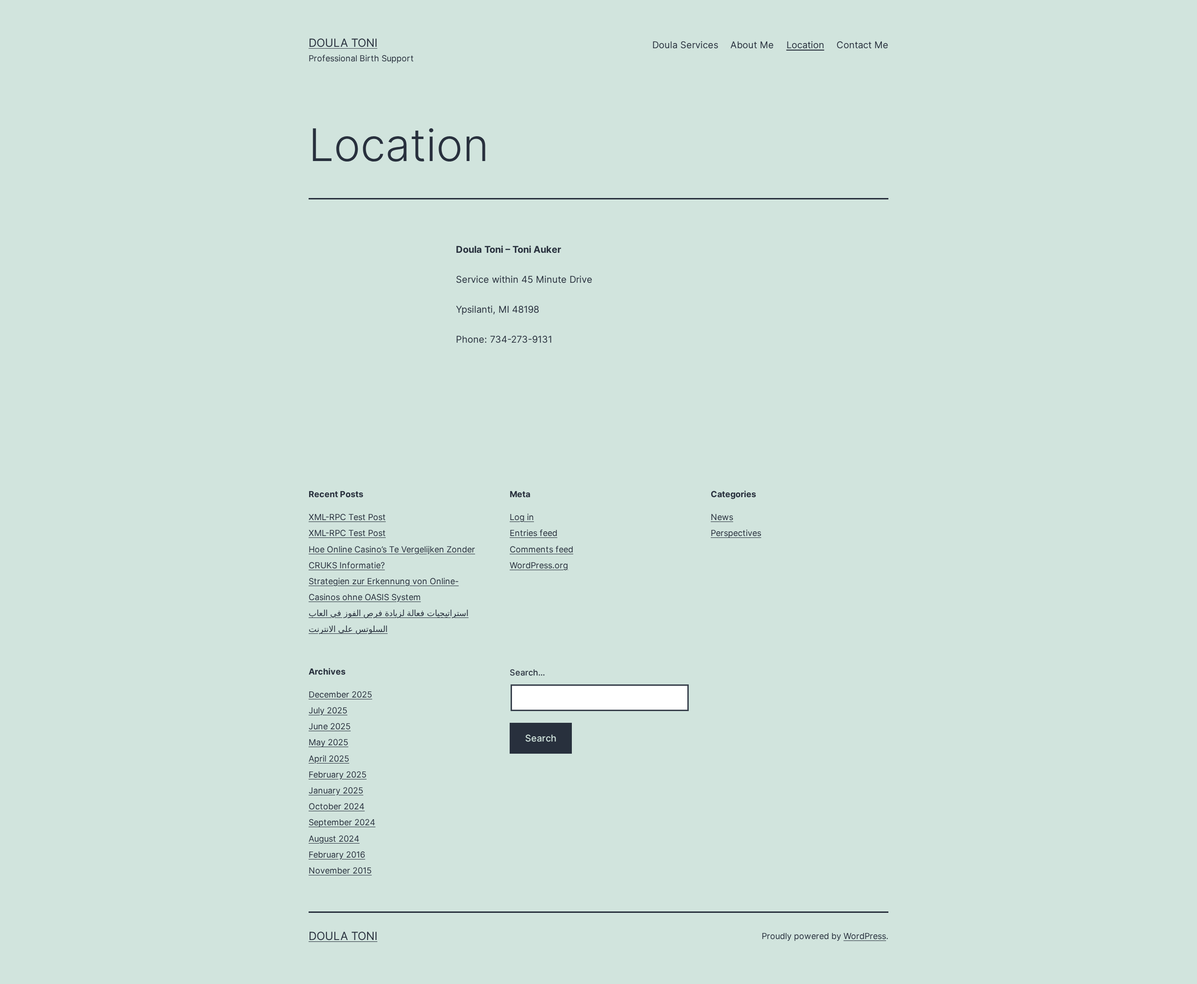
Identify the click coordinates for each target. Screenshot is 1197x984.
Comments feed (541, 549)
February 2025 (338, 774)
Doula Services (685, 45)
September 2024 (342, 822)
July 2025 (328, 710)
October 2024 (337, 806)
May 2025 (328, 742)
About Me (752, 45)
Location (805, 45)
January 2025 (336, 790)
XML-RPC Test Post (347, 517)
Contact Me (862, 45)
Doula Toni (343, 43)
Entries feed (533, 533)
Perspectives (736, 533)
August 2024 (334, 839)
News (722, 517)
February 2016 (337, 854)
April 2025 (329, 759)
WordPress (865, 936)
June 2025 (330, 726)
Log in (522, 517)
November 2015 (340, 870)
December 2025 (340, 694)
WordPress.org (539, 565)
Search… (527, 672)
